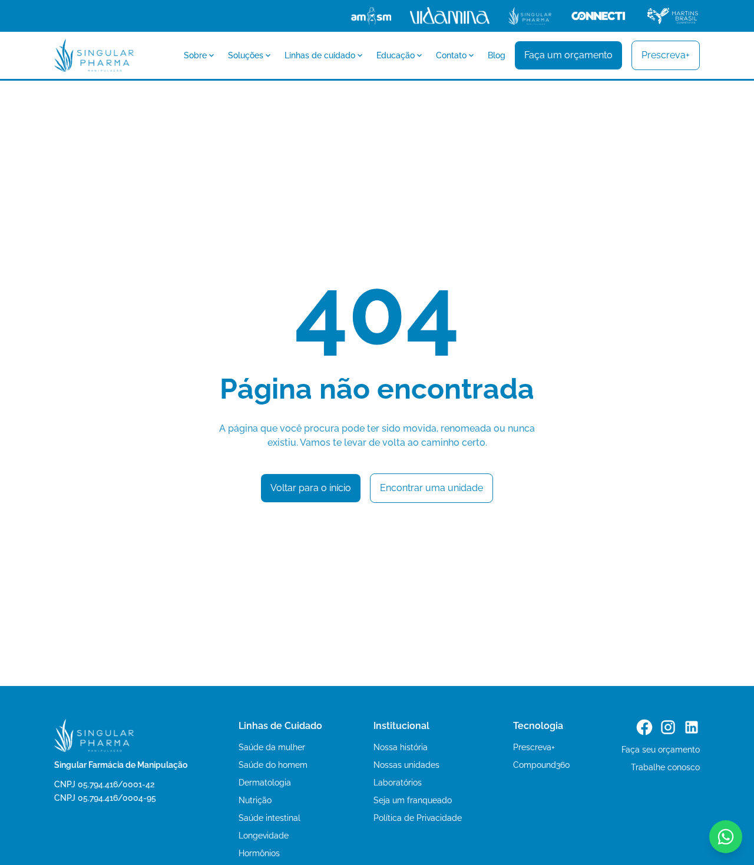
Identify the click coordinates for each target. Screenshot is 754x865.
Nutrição (255, 800)
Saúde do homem (273, 765)
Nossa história (400, 747)
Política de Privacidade (417, 818)
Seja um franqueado (412, 800)
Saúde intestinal (269, 818)
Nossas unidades (406, 765)
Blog (496, 55)
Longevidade (264, 835)
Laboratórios (397, 782)
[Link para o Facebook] (644, 727)
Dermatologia (265, 782)
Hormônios (259, 853)
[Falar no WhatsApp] (725, 836)
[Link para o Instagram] (668, 727)
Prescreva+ (534, 747)
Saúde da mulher (272, 747)
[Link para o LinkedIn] (691, 727)
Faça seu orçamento (660, 749)
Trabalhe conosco (665, 767)
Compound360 (541, 765)
